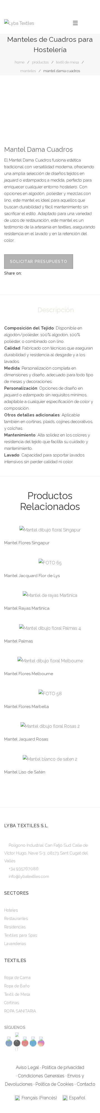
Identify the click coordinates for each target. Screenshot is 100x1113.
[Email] (51, 273)
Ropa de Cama (17, 977)
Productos (40, 62)
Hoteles (11, 910)
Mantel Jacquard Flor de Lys (32, 575)
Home (19, 62)
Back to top (87, 1098)
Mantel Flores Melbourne (28, 673)
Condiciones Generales (41, 1075)
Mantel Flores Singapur (26, 542)
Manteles (28, 71)
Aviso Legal (27, 1067)
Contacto (86, 1084)
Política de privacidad (63, 1067)
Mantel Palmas (18, 641)
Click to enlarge (87, 95)
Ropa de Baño (16, 986)
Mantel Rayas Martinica (26, 608)
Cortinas (11, 1002)
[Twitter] (34, 273)
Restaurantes (16, 918)
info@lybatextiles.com (29, 876)
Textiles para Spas (20, 935)
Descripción (56, 310)
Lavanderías (15, 943)
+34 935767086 (24, 868)
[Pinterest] (43, 273)
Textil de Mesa (67, 62)
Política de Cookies (55, 1084)
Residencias (15, 927)
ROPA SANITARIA (20, 1011)
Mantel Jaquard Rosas (26, 739)
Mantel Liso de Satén (24, 772)
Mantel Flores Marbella (26, 706)
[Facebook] (26, 273)
